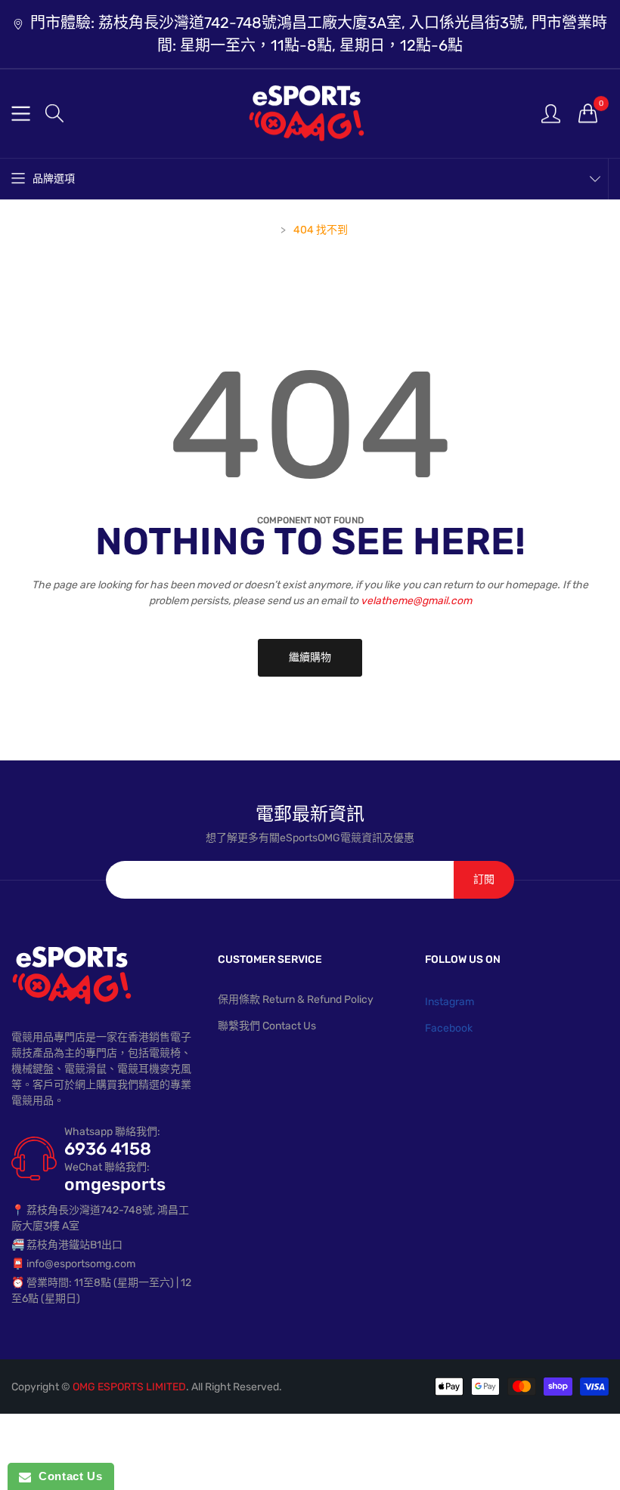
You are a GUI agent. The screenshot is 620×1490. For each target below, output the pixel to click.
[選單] (20, 113)
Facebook (449, 1028)
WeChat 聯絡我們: (107, 1167)
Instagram (449, 1001)
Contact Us (66, 1476)
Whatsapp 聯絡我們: (112, 1131)
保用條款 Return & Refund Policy (296, 999)
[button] (54, 113)
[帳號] (550, 112)
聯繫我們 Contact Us (267, 1026)
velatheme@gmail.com (416, 600)
